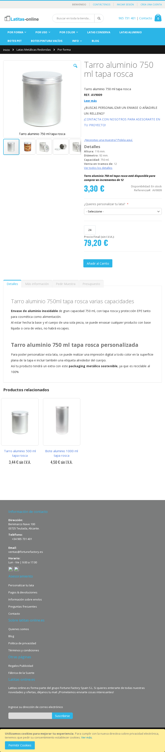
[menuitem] (95, 41)
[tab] (12, 283)
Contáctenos (101, 4)
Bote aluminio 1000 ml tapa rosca (61, 453)
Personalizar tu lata (21, 585)
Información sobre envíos (25, 599)
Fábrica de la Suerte (21, 673)
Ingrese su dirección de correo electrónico (35, 707)
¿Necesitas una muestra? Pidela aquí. (108, 140)
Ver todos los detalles (98, 168)
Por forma (64, 49)
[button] (75, 69)
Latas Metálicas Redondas (34, 49)
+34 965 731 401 (22, 539)
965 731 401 (127, 18)
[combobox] (78, 18)
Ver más (86, 737)
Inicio (6, 50)
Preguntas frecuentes (22, 606)
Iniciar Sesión (125, 4)
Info (75, 41)
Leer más (90, 101)
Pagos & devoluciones (22, 592)
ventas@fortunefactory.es (25, 552)
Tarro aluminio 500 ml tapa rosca (20, 453)
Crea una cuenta (151, 4)
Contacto (145, 18)
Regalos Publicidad (20, 666)
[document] (83, 740)
